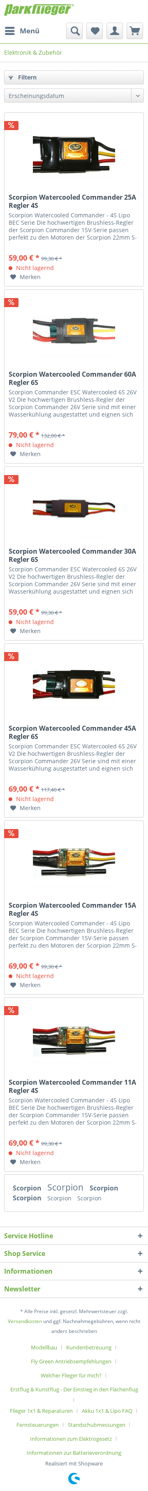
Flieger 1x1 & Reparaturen (41, 1410)
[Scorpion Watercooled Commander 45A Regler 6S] (74, 685)
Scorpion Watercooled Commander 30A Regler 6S (72, 555)
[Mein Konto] (114, 31)
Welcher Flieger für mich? (71, 1375)
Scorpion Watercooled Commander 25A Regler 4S (72, 201)
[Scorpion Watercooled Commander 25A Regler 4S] (74, 154)
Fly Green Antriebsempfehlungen (71, 1361)
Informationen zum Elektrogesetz (71, 1438)
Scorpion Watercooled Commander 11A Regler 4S (72, 1086)
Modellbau (44, 1347)
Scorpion (28, 1188)
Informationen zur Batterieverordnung (74, 1452)
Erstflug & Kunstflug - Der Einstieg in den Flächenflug (74, 1389)
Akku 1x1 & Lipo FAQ (107, 1410)
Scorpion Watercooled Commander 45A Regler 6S (72, 732)
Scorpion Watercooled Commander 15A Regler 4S (72, 909)
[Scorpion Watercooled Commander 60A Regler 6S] (74, 331)
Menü (29, 30)
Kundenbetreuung (88, 1347)
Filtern (26, 77)
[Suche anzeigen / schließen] (74, 31)
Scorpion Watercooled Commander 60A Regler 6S (72, 378)
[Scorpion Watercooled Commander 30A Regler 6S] (74, 508)
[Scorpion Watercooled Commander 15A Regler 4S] (74, 862)
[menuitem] (22, 31)
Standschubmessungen (96, 1424)
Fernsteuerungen (37, 1424)
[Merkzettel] (94, 31)
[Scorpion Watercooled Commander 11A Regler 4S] (74, 1039)
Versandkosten (25, 1321)
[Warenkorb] (135, 31)
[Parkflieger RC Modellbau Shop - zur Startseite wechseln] (39, 11)
